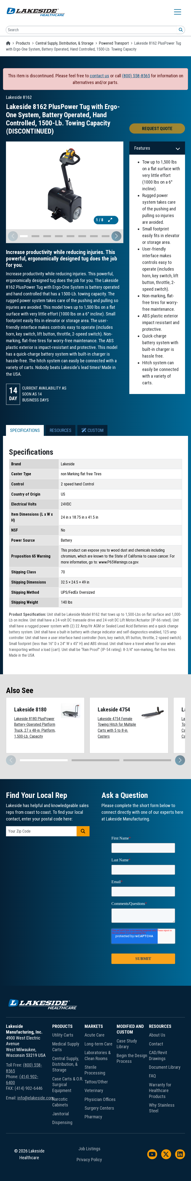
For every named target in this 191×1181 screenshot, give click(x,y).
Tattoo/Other (96, 1081)
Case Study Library (127, 1043)
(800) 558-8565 (136, 75)
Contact (156, 1043)
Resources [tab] (60, 430)
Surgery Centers (99, 1108)
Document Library (165, 1067)
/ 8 (100, 220)
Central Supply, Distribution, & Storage (65, 43)
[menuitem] (68, 1075)
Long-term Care (98, 1043)
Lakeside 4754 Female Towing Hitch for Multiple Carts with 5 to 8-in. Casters (117, 727)
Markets (94, 1026)
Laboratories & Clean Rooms (98, 1055)
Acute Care (94, 1035)
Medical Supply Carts (65, 1046)
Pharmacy (93, 1116)
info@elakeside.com (35, 1097)
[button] (116, 236)
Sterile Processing (95, 1070)
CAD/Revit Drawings (158, 1055)
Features (142, 148)
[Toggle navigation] (177, 11)
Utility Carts (62, 1035)
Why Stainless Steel (162, 1107)
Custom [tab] (95, 430)
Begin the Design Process (132, 1058)
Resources (160, 1026)
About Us (157, 1035)
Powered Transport (114, 43)
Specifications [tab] (25, 430)
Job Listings (89, 1149)
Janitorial (60, 1113)
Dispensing (62, 1122)
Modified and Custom (130, 1029)
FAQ (152, 1075)
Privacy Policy (89, 1159)
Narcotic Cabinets (60, 1102)
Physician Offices (100, 1099)
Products (23, 43)
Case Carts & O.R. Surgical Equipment (67, 1084)
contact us (99, 75)
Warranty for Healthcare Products (160, 1090)
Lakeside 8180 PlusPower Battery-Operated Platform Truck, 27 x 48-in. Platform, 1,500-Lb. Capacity (34, 727)
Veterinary (94, 1090)
